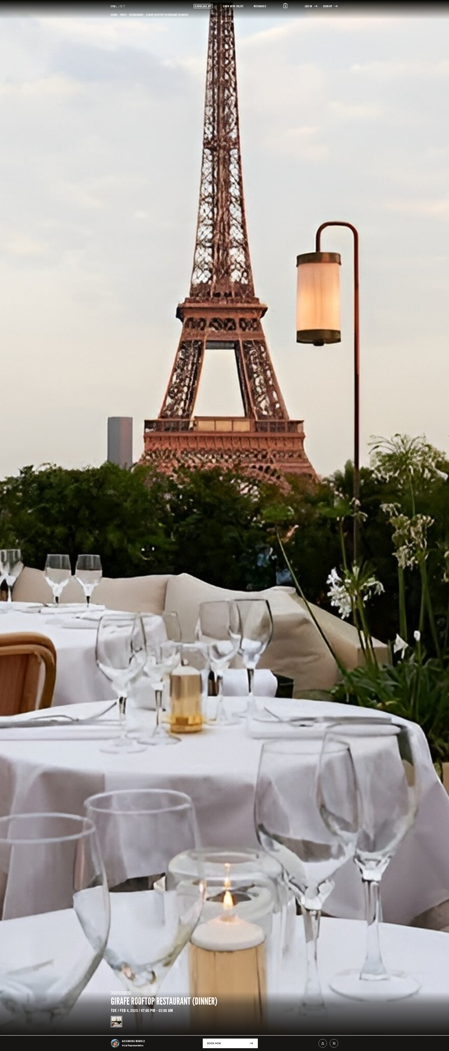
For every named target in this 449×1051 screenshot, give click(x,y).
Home (114, 14)
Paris (123, 14)
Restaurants (136, 14)
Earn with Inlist (233, 6)
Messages (260, 6)
